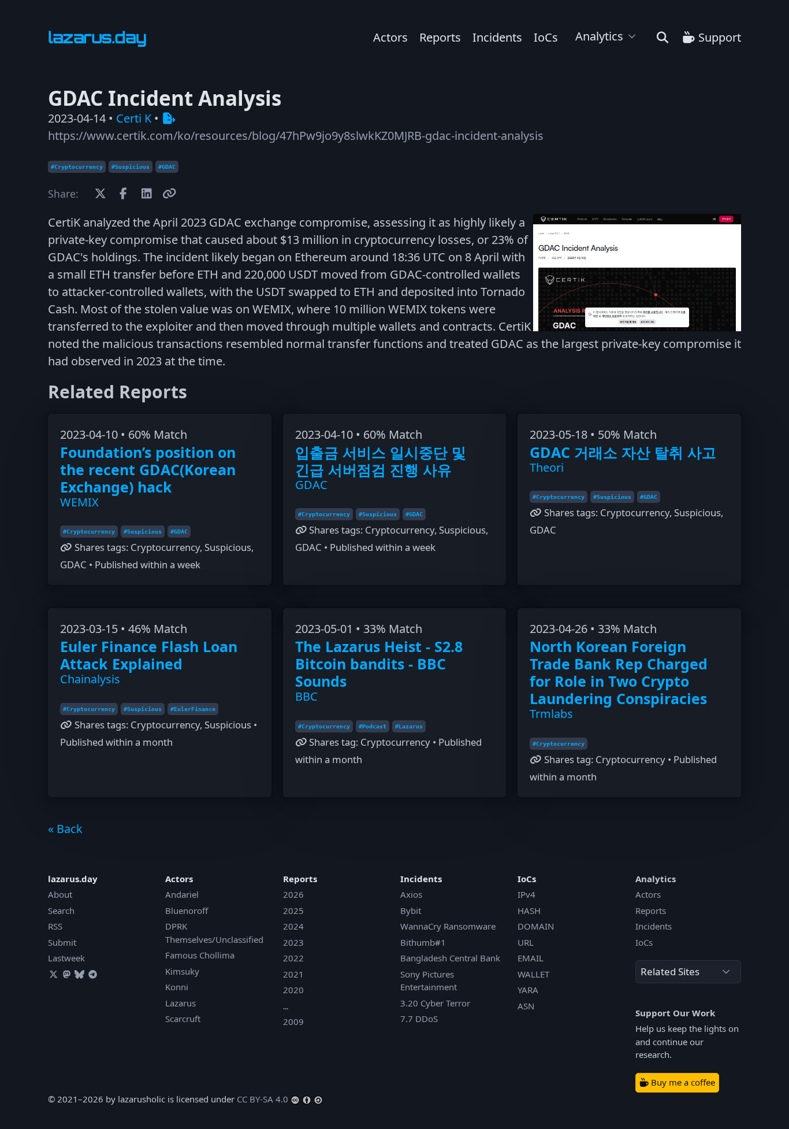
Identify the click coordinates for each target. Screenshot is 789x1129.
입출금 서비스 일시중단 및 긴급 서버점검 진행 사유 (380, 460)
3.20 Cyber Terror (435, 1003)
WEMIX (79, 502)
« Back (65, 828)
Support (718, 37)
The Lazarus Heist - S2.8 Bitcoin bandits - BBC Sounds (379, 663)
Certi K (133, 118)
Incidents (497, 37)
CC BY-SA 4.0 (262, 1099)
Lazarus (180, 1003)
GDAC (311, 485)
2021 (293, 974)
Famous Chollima (200, 955)
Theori (547, 467)
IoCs (546, 37)
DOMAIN (536, 926)
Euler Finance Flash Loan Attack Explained (148, 654)
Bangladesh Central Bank (450, 958)
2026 (293, 894)
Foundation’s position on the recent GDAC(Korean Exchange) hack (148, 469)
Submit (62, 942)
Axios (411, 894)
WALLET (533, 974)
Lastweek (66, 958)
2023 (293, 942)
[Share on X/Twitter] (100, 193)
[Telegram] (92, 974)
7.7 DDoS (419, 1018)
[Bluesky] (80, 974)
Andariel (182, 894)
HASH (529, 910)
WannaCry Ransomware (448, 926)
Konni (176, 987)
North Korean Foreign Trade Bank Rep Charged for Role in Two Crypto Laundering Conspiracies (619, 672)
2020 (293, 989)
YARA (528, 989)
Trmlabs (551, 713)
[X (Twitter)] (53, 974)
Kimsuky (182, 971)
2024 (293, 926)
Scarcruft (182, 1018)
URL (526, 942)
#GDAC (167, 167)
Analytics (599, 36)
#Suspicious (130, 167)
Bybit (410, 910)
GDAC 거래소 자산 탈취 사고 (623, 452)
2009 (293, 1021)
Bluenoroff (186, 910)
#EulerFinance (192, 709)
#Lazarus (409, 726)
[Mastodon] (66, 974)
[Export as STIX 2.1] (169, 118)
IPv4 (526, 894)
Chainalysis (90, 679)
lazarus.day (73, 878)
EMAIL (531, 958)
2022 (293, 958)
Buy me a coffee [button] (682, 1082)
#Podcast (372, 726)
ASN (526, 1006)
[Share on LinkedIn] (146, 193)
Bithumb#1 (423, 942)
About (60, 894)
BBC (306, 696)
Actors (390, 37)
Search (61, 910)
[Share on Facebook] (123, 193)
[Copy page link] (169, 193)
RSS (55, 926)
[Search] (662, 37)
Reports (440, 37)
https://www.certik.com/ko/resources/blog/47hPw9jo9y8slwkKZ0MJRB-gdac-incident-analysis (296, 135)
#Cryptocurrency (77, 167)
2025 (293, 910)
